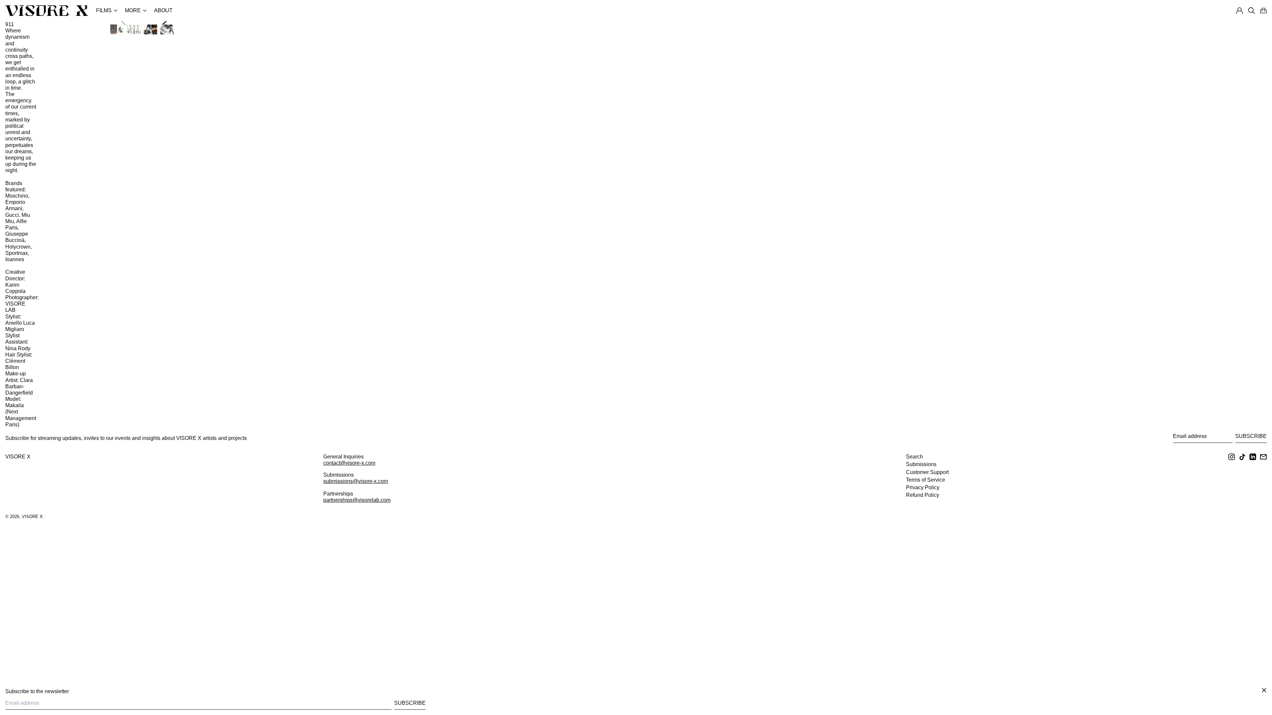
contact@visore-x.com (349, 463)
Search (914, 456)
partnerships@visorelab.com (357, 500)
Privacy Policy (922, 487)
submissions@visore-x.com (355, 481)
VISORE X (17, 456)
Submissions (921, 464)
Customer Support (927, 472)
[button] (1263, 11)
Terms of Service (925, 480)
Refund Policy (922, 495)
